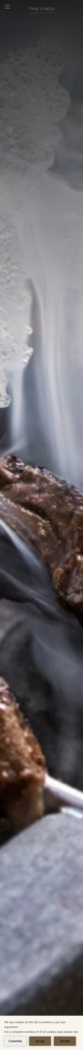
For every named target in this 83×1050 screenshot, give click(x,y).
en (77, 7)
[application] (41, 1033)
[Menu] (7, 6)
